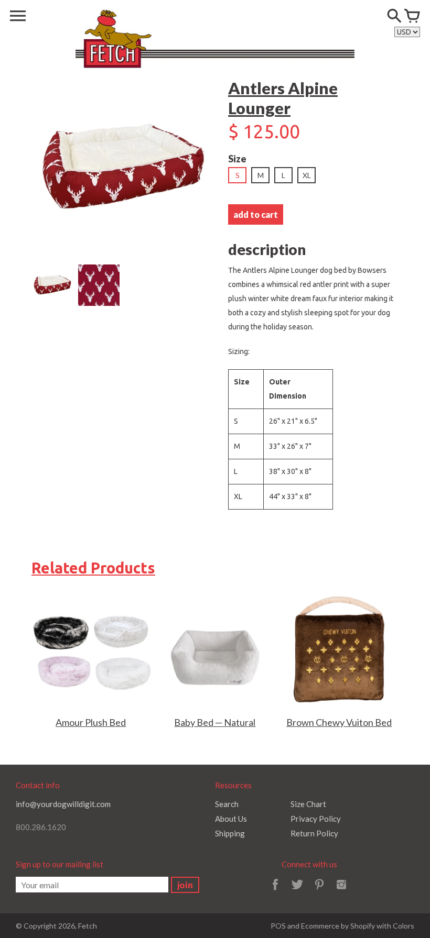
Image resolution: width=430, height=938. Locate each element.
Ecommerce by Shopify (338, 925)
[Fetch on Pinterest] (319, 891)
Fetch (87, 925)
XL (307, 175)
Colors (403, 925)
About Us (231, 818)
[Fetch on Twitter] (297, 891)
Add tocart (255, 214)
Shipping (230, 833)
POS (278, 925)
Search (227, 804)
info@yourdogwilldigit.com (63, 804)
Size (237, 158)
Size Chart (308, 804)
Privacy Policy (316, 818)
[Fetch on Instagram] (341, 891)
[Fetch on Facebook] (275, 891)
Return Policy (314, 833)
